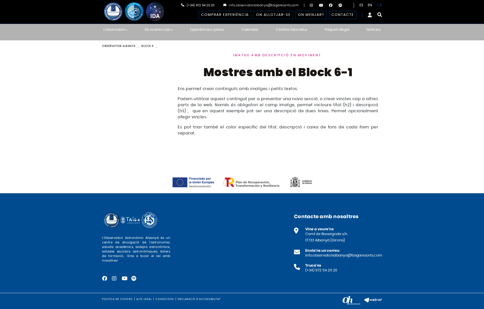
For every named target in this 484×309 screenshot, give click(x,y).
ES (361, 5)
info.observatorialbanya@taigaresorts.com (263, 5)
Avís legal (144, 299)
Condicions (165, 299)
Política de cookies (117, 299)
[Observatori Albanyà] (133, 11)
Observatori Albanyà (119, 46)
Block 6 (147, 46)
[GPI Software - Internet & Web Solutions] (373, 299)
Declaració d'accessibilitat (199, 299)
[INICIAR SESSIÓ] (370, 15)
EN (370, 5)
